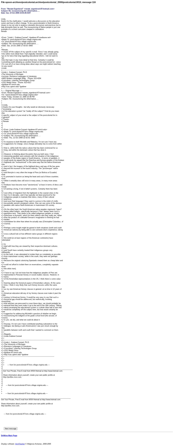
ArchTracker (20, 444)
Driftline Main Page (9, 436)
